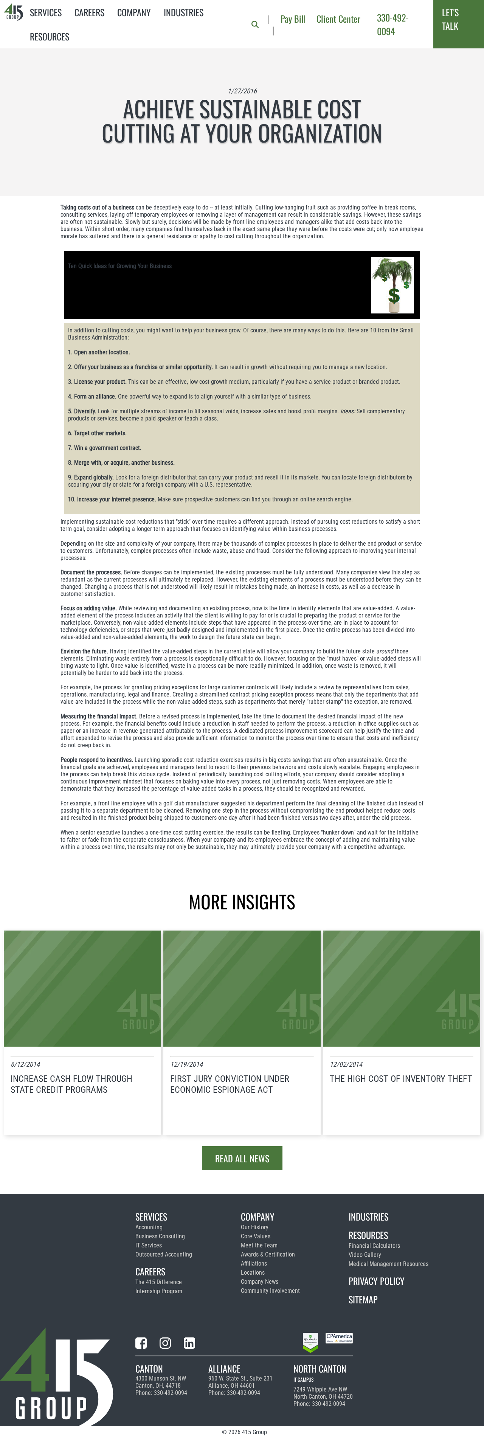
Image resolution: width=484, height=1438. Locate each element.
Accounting (149, 1227)
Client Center (338, 18)
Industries (183, 12)
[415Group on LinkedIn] (189, 1344)
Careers (89, 12)
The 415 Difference (158, 1282)
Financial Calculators (374, 1245)
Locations (253, 1272)
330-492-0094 (392, 24)
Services (46, 12)
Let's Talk (450, 19)
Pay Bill (293, 18)
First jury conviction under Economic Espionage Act (229, 1084)
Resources (49, 36)
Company (134, 12)
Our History (254, 1227)
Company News (259, 1281)
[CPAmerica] (339, 1344)
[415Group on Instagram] (165, 1344)
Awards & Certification (268, 1254)
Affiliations (254, 1263)
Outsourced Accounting (163, 1254)
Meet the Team (259, 1245)
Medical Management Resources (388, 1263)
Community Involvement (270, 1290)
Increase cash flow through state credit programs (71, 1084)
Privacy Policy (377, 1281)
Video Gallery (365, 1254)
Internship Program (158, 1291)
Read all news (242, 1158)
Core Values (255, 1236)
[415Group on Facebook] (141, 1344)
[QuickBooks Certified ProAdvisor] (310, 1344)
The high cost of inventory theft (401, 1078)
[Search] (255, 24)
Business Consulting (160, 1236)
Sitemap (363, 1299)
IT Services (148, 1245)
